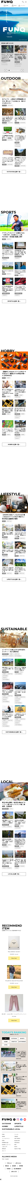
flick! (4, 377)
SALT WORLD (17, 1138)
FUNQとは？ (9, 1163)
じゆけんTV (4, 1146)
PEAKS (4, 139)
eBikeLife (17, 413)
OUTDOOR (10, 105)
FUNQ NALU (5, 654)
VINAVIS (17, 142)
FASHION (22, 866)
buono (16, 538)
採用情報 (21, 1165)
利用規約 (8, 1168)
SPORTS (4, 62)
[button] (6, 70)
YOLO (3, 1159)
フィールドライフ (5, 1138)
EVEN (4, 239)
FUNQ (16, 555)
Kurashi (7, 1159)
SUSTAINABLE (18, 655)
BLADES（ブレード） (6, 1144)
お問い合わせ (18, 1163)
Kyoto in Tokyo (17, 1148)
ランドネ (4, 105)
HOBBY (8, 377)
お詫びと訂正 (14, 1171)
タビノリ (17, 61)
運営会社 (7, 1165)
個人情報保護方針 (17, 1168)
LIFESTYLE (18, 63)
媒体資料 (14, 1165)
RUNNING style (5, 60)
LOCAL (21, 671)
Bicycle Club (5, 257)
